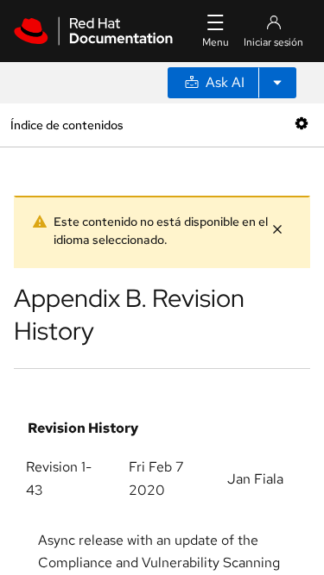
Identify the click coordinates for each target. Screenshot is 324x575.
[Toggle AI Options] (277, 82)
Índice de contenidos (67, 124)
